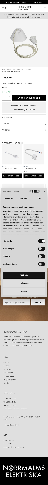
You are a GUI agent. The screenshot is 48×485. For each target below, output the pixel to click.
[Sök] (6, 8)
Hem (3, 69)
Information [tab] (24, 198)
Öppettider (7, 369)
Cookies (6, 383)
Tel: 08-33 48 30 (9, 405)
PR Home (20, 69)
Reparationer (8, 376)
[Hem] (24, 8)
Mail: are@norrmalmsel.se (13, 447)
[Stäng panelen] (44, 191)
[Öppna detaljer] (45, 117)
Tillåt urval (24, 283)
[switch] (41, 249)
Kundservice (8, 372)
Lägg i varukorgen (29, 97)
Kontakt (6, 365)
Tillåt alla (24, 275)
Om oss (6, 362)
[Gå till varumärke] (24, 77)
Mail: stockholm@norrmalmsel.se (16, 408)
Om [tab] (39, 198)
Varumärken (11, 69)
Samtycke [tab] (8, 198)
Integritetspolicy (9, 379)
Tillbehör (28, 69)
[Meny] (3, 8)
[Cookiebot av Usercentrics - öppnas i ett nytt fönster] (30, 191)
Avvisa (24, 291)
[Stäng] (46, 15)
